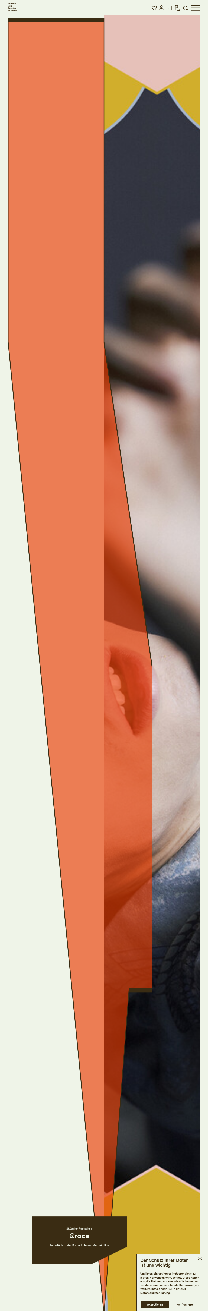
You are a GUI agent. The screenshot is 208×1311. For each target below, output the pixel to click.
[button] (154, 7)
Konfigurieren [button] (185, 1304)
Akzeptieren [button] (155, 1304)
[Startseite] (12, 7)
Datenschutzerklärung (155, 1292)
